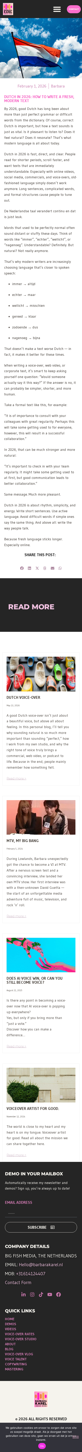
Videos (10, 1329)
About (10, 1344)
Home (9, 1319)
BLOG (9, 1349)
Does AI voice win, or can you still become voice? (34, 980)
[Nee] (75, 1437)
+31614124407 (30, 1273)
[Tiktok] (41, 1294)
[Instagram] (32, 1294)
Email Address (18, 1202)
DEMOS (10, 1324)
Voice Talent (16, 1359)
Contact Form (18, 1282)
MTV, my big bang (23, 840)
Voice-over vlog (19, 1354)
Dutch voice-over (23, 697)
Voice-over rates (19, 1334)
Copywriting (16, 1364)
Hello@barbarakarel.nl (41, 1264)
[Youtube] (49, 1294)
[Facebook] (58, 1294)
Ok (42, 1446)
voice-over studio (20, 1339)
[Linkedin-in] (23, 1294)
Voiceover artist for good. (33, 1108)
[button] (57, 9)
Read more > (16, 778)
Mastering (14, 1369)
